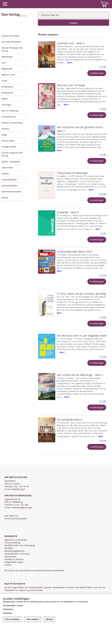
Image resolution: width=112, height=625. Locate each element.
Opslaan (49, 619)
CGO (3, 62)
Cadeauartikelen (9, 179)
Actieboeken (7, 86)
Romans (5, 128)
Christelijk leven (8, 116)
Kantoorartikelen (9, 185)
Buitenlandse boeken (11, 191)
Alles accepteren (12, 619)
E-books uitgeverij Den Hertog (12, 154)
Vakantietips (7, 56)
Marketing (7, 613)
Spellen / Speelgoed (10, 161)
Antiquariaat (7, 92)
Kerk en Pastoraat (10, 110)
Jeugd (4, 134)
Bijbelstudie (6, 68)
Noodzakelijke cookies (13, 605)
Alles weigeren (33, 619)
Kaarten (5, 173)
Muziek (4, 197)
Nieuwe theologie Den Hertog (12, 49)
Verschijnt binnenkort (11, 41)
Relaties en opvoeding (11, 122)
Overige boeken (8, 146)
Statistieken (8, 609)
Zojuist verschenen (10, 35)
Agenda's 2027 (8, 74)
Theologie (6, 104)
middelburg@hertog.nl (21, 507)
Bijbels (4, 98)
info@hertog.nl (18, 489)
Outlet (4, 80)
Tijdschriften (7, 167)
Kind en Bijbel (7, 140)
